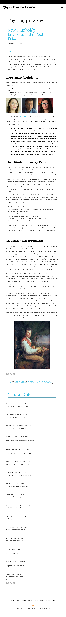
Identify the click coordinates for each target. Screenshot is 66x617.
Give (53, 600)
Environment (35, 382)
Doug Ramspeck (23, 382)
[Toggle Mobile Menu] (60, 2)
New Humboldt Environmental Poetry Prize (27, 34)
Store (42, 600)
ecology (30, 382)
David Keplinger (22, 116)
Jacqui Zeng (34, 383)
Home (12, 600)
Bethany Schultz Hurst (47, 381)
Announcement (20, 381)
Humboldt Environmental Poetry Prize (20, 383)
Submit (48, 600)
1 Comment (39, 384)
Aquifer (30, 600)
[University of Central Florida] (16, 2)
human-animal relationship (46, 382)
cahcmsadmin (12, 51)
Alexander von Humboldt (34, 381)
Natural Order (20, 394)
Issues (24, 600)
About (18, 600)
